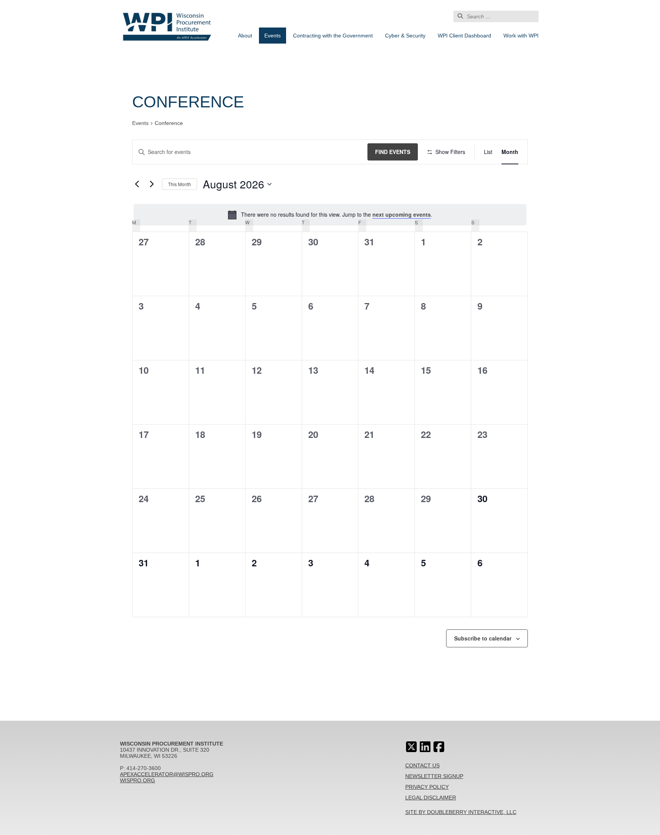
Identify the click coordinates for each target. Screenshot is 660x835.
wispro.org (137, 780)
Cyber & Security (405, 35)
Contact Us (422, 765)
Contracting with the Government (333, 35)
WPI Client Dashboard (464, 35)
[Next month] (151, 184)
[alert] (330, 214)
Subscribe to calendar (482, 638)
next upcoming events (401, 214)
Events (272, 35)
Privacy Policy (427, 787)
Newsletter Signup (434, 776)
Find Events (392, 152)
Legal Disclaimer (430, 797)
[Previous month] (136, 184)
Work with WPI (521, 35)
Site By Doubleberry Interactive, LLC (460, 812)
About (245, 35)
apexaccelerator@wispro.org (167, 774)
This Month (179, 184)
